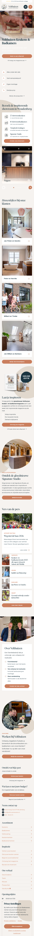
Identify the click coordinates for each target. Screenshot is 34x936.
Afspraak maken (21, 930)
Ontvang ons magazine (17, 424)
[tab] (13, 187)
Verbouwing (6, 834)
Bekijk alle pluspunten (16, 96)
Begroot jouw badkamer (16, 799)
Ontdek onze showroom (17, 141)
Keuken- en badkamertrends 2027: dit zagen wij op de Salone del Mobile (19, 560)
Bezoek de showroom (9, 864)
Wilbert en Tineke (10, 316)
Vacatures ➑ (6, 888)
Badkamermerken (8, 841)
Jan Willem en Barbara (12, 354)
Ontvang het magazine (16, 780)
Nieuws (4, 881)
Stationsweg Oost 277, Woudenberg (15, 809)
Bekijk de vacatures (17, 756)
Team (4, 878)
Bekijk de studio (17, 497)
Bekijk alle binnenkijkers (17, 361)
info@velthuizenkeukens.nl (12, 812)
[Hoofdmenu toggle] (30, 7)
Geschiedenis (6, 875)
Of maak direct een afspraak (16, 429)
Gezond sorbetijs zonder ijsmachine (20, 596)
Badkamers (6, 830)
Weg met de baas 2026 (14, 535)
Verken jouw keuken (17, 776)
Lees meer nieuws (17, 605)
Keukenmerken (7, 837)
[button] (3, 187)
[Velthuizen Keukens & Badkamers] (10, 7)
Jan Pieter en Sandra (12, 241)
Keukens (5, 827)
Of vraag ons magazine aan (16, 60)
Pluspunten (6, 885)
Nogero (7, 180)
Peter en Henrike (10, 278)
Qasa (26, 1)
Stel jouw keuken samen (17, 795)
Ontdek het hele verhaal (17, 686)
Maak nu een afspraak (17, 56)
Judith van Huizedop (18, 573)
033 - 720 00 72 (9, 815)
